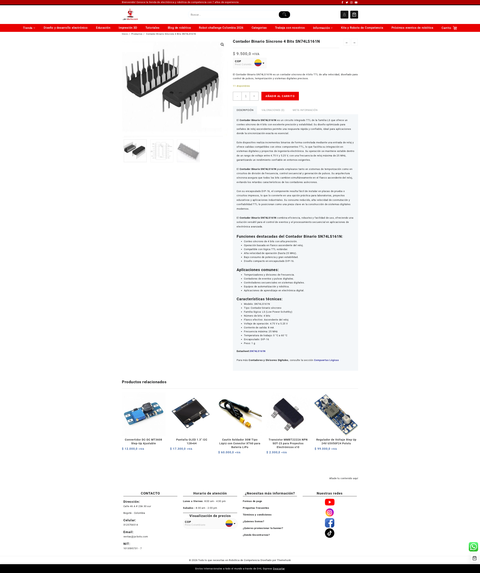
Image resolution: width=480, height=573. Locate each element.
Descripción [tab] (245, 110)
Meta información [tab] (305, 110)
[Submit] (284, 14)
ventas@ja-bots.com (135, 536)
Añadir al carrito (280, 96)
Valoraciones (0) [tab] (273, 110)
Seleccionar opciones (173, 450)
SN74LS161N (258, 351)
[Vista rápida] (132, 450)
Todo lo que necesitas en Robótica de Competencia (229, 560)
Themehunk (284, 560)
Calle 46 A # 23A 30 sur (137, 506)
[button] (222, 44)
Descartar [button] (279, 568)
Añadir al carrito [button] (125, 450)
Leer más (318, 450)
